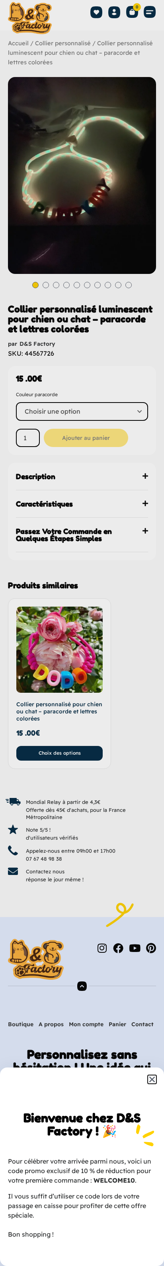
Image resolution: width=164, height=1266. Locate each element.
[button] (152, 1079)
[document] (82, 633)
